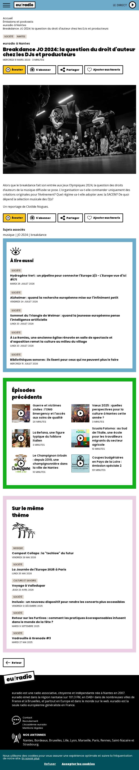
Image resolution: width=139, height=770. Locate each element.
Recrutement (30, 721)
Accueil (7, 18)
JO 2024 (22, 235)
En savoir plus (30, 758)
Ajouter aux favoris (106, 69)
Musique (18, 548)
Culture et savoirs (24, 580)
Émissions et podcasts (18, 22)
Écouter (17, 69)
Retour (17, 663)
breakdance (39, 235)
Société (8, 36)
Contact (27, 717)
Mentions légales (33, 728)
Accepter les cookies (78, 764)
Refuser (50, 764)
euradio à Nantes (14, 25)
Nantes (21, 36)
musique (8, 235)
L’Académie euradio (35, 724)
